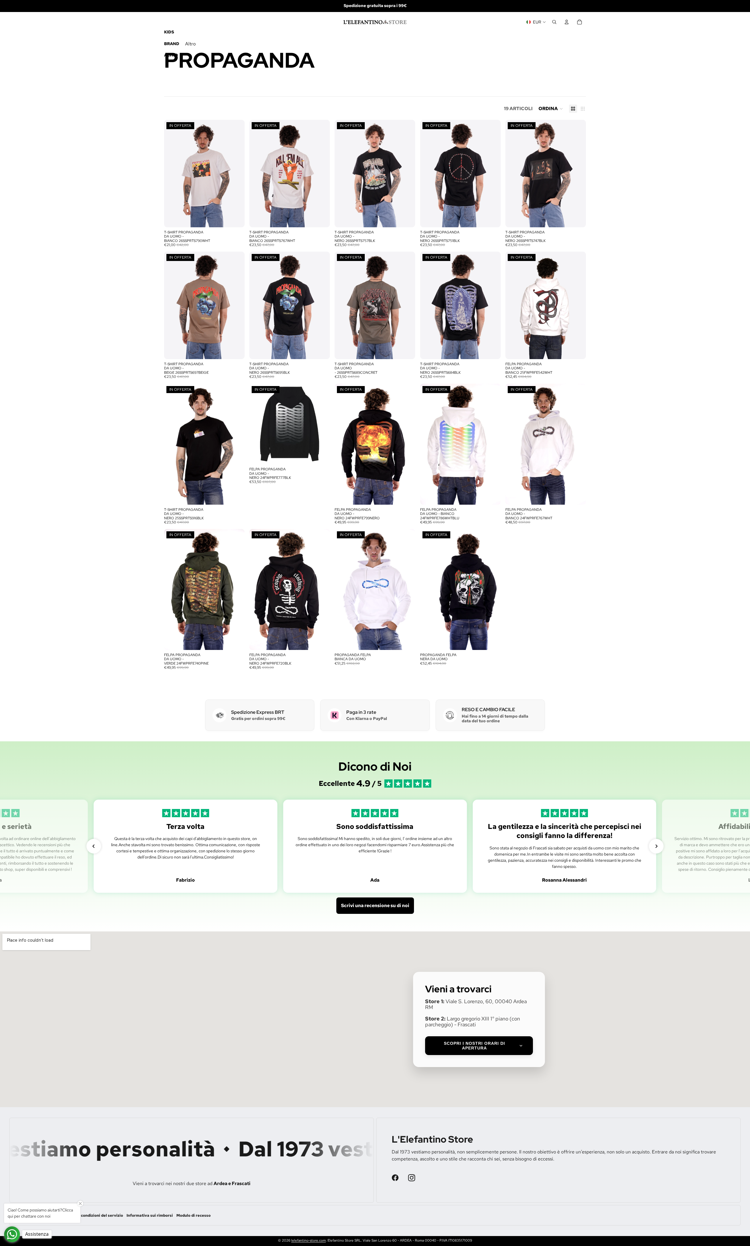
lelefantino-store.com (308, 1240)
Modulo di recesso (193, 1215)
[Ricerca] (554, 22)
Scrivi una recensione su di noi (375, 905)
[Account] (566, 22)
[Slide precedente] (173, 173)
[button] (550, 108)
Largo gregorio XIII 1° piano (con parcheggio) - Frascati (472, 1021)
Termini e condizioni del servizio (92, 1215)
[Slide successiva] (236, 173)
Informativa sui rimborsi (150, 1215)
